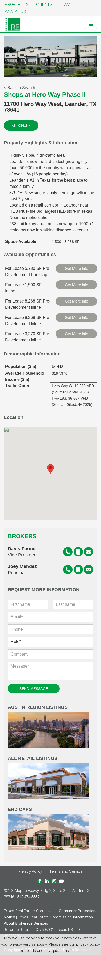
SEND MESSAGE (33, 688)
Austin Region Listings (38, 707)
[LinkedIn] (47, 881)
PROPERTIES (17, 4)
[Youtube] (61, 881)
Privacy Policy (30, 871)
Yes (73, 950)
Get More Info (76, 268)
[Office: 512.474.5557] (68, 551)
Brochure (21, 125)
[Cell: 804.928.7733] (78, 551)
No (80, 950)
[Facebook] (39, 881)
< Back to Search (19, 88)
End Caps (20, 809)
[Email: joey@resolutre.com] (88, 569)
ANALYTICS (15, 11)
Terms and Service (66, 871)
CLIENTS (44, 4)
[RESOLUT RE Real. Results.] (13, 24)
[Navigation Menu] (91, 24)
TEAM (65, 4)
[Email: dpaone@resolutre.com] (88, 551)
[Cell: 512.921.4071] (78, 569)
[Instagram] (54, 881)
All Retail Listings (32, 758)
